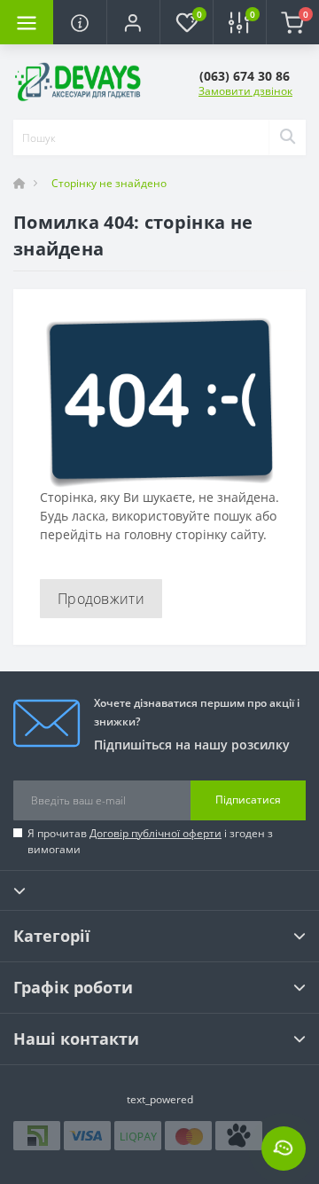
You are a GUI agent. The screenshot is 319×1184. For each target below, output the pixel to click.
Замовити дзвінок (245, 90)
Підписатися (248, 799)
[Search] (287, 137)
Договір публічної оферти (155, 833)
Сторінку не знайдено (109, 183)
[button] (133, 22)
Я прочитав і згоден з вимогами (150, 841)
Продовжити (101, 598)
